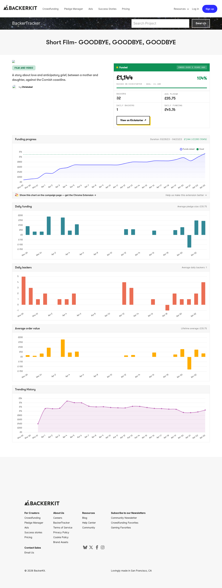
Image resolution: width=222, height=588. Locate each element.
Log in (195, 8)
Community (88, 527)
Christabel (27, 87)
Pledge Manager (73, 8)
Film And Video (24, 68)
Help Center (89, 522)
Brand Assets (60, 542)
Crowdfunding (50, 8)
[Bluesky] (85, 548)
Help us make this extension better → (186, 195)
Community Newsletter (124, 517)
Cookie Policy (61, 537)
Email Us (29, 552)
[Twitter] (91, 548)
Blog (84, 517)
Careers (57, 517)
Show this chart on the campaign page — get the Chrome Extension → (58, 195)
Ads (90, 8)
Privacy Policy (61, 532)
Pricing (126, 8)
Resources (180, 8)
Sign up (210, 8)
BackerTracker (26, 23)
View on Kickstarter (131, 120)
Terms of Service (62, 527)
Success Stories (107, 8)
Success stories (33, 532)
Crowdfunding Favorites (124, 522)
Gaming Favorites (121, 527)
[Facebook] (97, 548)
